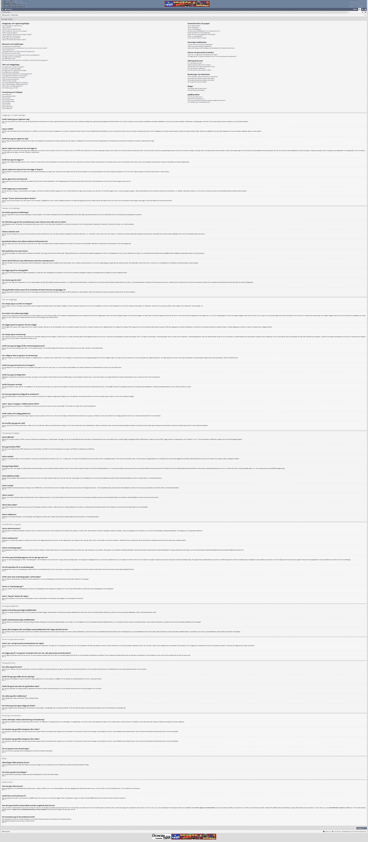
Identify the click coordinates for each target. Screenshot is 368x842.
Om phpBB (126, 788)
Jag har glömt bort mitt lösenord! (11, 36)
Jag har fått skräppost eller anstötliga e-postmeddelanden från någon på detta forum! (211, 48)
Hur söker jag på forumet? (195, 63)
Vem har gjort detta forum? (195, 97)
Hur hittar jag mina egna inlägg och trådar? (199, 70)
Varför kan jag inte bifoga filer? (10, 79)
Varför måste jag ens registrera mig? (12, 25)
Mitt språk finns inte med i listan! (11, 53)
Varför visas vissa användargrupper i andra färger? (202, 34)
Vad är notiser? (6, 105)
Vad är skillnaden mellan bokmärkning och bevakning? (203, 76)
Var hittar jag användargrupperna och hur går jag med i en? (204, 31)
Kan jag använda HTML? (9, 96)
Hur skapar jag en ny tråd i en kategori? (13, 67)
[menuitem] (355, 9)
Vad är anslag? (6, 103)
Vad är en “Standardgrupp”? (195, 36)
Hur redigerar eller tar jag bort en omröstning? (14, 75)
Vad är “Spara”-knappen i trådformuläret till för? (15, 84)
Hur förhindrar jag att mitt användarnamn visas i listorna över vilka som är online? (24, 48)
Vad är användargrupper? (194, 29)
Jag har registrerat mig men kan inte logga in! (14, 31)
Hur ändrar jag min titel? (8, 58)
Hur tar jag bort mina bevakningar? (197, 82)
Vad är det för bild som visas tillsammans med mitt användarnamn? (21, 55)
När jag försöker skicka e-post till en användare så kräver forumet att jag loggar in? (25, 60)
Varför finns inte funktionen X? (196, 98)
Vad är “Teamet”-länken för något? (197, 38)
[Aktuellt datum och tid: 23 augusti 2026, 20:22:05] (365, 15)
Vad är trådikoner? (7, 108)
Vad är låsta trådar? (7, 106)
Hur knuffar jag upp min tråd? (10, 88)
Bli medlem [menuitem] (366, 10)
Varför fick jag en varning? (9, 81)
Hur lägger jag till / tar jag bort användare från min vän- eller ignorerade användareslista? (212, 56)
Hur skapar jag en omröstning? (10, 72)
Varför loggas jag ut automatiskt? (11, 38)
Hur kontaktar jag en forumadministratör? (199, 102)
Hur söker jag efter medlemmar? (196, 68)
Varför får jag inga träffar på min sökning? (199, 65)
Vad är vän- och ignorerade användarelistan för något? (203, 54)
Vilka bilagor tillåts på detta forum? (197, 88)
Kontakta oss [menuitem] (328, 831)
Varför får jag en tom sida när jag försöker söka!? (201, 66)
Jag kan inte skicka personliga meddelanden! (200, 44)
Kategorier (9, 9)
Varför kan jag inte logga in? (10, 32)
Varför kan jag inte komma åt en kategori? (13, 77)
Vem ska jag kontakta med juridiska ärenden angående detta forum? (206, 100)
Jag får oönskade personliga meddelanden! (199, 46)
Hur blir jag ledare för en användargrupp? (199, 32)
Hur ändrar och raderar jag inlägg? (11, 68)
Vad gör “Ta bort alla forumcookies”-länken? (14, 39)
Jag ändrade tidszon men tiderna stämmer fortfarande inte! (18, 51)
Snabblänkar (3, 10)
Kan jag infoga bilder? (8, 99)
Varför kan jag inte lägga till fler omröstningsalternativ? (17, 74)
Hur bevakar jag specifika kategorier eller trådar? (201, 78)
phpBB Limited (46, 788)
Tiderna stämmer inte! (8, 50)
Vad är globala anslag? (8, 101)
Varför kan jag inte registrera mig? (11, 29)
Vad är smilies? (6, 98)
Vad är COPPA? (6, 27)
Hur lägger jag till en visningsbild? (11, 57)
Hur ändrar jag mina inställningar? (11, 46)
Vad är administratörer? (194, 25)
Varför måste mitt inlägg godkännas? (12, 86)
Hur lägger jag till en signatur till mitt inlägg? (14, 70)
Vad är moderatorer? (193, 27)
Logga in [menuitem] (363, 10)
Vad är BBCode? (6, 94)
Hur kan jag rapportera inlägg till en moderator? (15, 82)
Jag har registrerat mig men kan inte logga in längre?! (17, 34)
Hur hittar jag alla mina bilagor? (196, 90)
